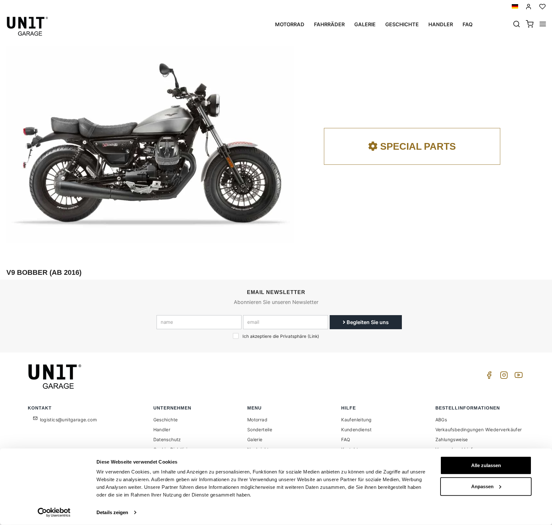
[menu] (543, 24)
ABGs (441, 419)
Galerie (365, 24)
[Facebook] (488, 377)
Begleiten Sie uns (367, 322)
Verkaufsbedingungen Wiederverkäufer (478, 429)
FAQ (345, 439)
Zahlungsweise (451, 439)
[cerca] (516, 24)
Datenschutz (167, 439)
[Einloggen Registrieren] (528, 6)
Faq (467, 24)
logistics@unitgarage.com (68, 419)
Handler (440, 24)
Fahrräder (329, 24)
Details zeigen (112, 512)
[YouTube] (517, 377)
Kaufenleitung (356, 419)
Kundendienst (356, 429)
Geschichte (402, 24)
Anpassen (482, 486)
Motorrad (289, 24)
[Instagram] (503, 377)
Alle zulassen (486, 465)
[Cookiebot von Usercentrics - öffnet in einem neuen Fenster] (54, 512)
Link (313, 336)
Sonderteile (259, 429)
